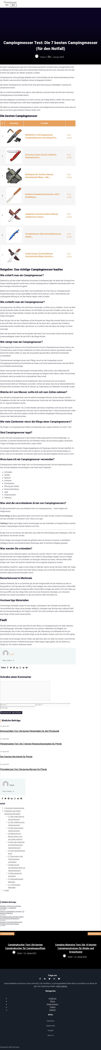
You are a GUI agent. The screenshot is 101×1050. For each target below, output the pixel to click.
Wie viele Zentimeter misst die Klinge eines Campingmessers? (16, 845)
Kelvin (12, 654)
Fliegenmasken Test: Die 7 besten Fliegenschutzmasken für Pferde (31, 744)
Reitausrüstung (52, 1004)
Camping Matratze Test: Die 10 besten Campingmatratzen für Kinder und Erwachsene (75, 948)
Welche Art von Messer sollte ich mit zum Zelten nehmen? (15, 836)
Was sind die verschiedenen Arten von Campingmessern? (16, 868)
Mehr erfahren (61, 986)
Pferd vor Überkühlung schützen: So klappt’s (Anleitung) (12, 912)
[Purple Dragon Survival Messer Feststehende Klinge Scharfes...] (14, 262)
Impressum (50, 1021)
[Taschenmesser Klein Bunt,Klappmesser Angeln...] (14, 242)
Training (52, 1007)
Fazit (6, 890)
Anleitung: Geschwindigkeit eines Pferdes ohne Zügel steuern (11, 923)
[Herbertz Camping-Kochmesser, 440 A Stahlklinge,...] (13, 202)
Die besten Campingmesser (14, 808)
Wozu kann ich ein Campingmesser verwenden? (15, 859)
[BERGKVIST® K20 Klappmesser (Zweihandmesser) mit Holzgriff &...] (14, 143)
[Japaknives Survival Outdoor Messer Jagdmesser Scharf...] (14, 222)
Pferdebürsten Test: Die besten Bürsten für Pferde (23, 769)
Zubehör (52, 1010)
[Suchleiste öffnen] (7, 5)
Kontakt (50, 1030)
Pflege (52, 1001)
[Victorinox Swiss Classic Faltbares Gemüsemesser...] (14, 163)
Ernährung (52, 998)
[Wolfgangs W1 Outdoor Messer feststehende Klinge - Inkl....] (14, 183)
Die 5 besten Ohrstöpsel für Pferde (16, 756)
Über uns (51, 1035)
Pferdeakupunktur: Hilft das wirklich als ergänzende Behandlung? (11, 917)
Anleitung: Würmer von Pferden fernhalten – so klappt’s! (10, 907)
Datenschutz (50, 1026)
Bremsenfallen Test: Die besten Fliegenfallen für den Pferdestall (29, 731)
